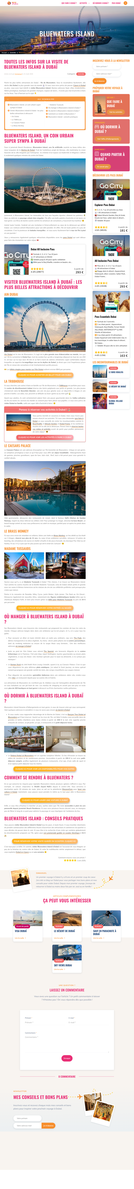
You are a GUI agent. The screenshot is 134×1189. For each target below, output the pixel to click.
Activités (83, 3)
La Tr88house (16, 120)
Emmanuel (18, 74)
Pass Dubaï (116, 3)
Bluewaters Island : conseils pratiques (63, 117)
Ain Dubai (15, 116)
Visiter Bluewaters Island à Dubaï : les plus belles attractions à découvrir (26, 111)
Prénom (28, 1018)
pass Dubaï (67, 237)
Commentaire (31, 1033)
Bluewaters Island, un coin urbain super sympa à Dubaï (25, 106)
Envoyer (67, 1058)
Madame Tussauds (56, 105)
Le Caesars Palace (18, 123)
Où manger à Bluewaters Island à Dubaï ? (64, 108)
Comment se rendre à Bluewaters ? (61, 114)
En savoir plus (102, 167)
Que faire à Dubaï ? (69, 3)
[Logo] (13, 5)
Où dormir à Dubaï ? (101, 3)
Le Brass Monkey (18, 126)
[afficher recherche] (125, 3)
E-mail (72, 1018)
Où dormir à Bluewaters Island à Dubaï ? (64, 111)
